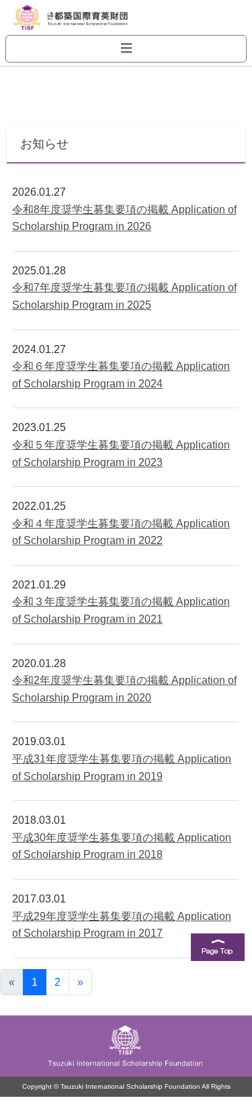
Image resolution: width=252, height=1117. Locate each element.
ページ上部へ (218, 952)
